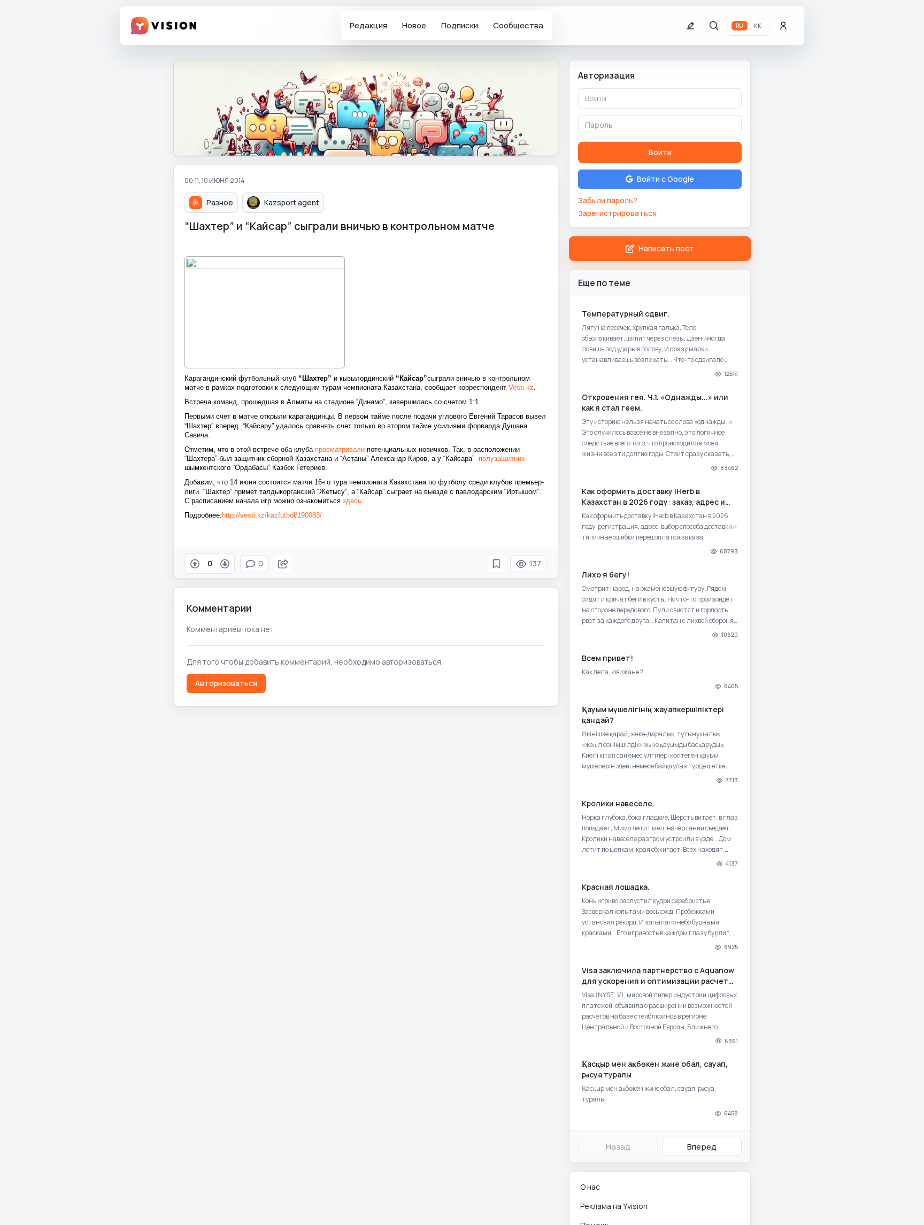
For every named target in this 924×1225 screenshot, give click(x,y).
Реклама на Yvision (614, 1206)
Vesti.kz (521, 387)
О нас (590, 1187)
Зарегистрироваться (617, 213)
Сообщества (518, 25)
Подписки (459, 25)
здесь (352, 501)
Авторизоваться (226, 683)
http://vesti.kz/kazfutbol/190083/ (272, 515)
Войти (660, 152)
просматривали (340, 449)
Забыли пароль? (607, 200)
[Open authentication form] (783, 25)
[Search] (713, 25)
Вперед (702, 1146)
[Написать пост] (690, 25)
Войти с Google (665, 179)
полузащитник (502, 458)
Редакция (368, 25)
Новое (414, 25)
